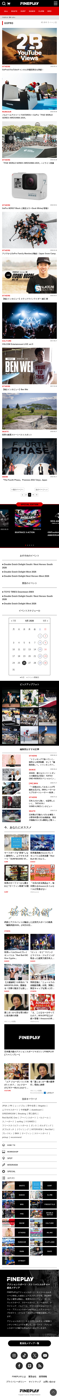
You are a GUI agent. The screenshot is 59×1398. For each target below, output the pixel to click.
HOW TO (11, 1145)
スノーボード (8, 1121)
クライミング (23, 1129)
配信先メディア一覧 (29, 1343)
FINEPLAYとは (19, 1376)
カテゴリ (11, 1178)
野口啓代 (33, 1113)
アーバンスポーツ (28, 1117)
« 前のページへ (17, 490)
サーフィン (27, 1133)
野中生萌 (31, 1106)
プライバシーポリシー (16, 1382)
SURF (23, 11)
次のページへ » (41, 490)
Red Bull (49, 1129)
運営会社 (32, 1376)
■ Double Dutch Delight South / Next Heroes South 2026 (27, 566)
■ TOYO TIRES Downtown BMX (18, 592)
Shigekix (42, 1106)
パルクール (44, 1117)
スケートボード (41, 1133)
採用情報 (43, 1376)
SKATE (14, 11)
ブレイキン (7, 1133)
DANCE (32, 11)
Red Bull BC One (9, 1117)
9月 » (45, 621)
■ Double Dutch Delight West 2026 (19, 572)
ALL (6, 11)
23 (45, 656)
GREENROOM (8, 1113)
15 (40, 649)
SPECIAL (11, 1171)
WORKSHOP (12, 1152)
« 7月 (13, 621)
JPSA (4, 1106)
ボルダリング (45, 1125)
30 (45, 663)
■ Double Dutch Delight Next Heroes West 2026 (25, 576)
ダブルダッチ (8, 1129)
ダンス (34, 1125)
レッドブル (20, 1106)
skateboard (36, 1110)
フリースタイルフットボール (15, 1125)
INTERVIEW (36, 1129)
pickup (5, 1137)
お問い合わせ (49, 1382)
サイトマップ (35, 1382)
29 (40, 663)
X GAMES (30, 1121)
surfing (20, 1121)
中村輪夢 (25, 1110)
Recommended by (36, 1093)
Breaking (22, 1113)
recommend (16, 1137)
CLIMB (41, 11)
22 (40, 656)
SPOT (9, 1158)
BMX (50, 11)
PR (11, 1106)
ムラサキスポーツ (10, 1110)
